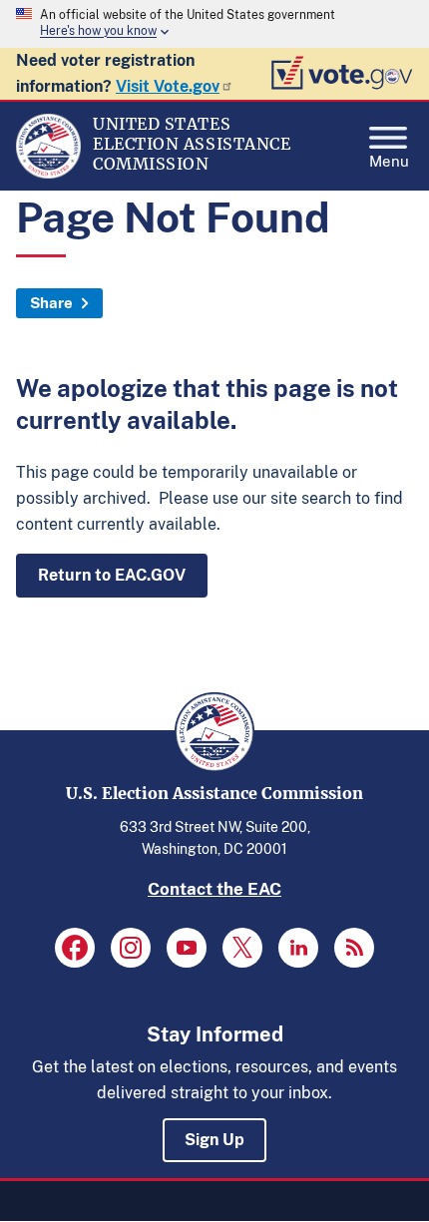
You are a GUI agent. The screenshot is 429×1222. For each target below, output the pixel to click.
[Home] (48, 174)
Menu (389, 159)
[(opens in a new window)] (75, 948)
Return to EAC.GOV (112, 575)
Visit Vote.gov (167, 86)
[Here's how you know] (214, 24)
